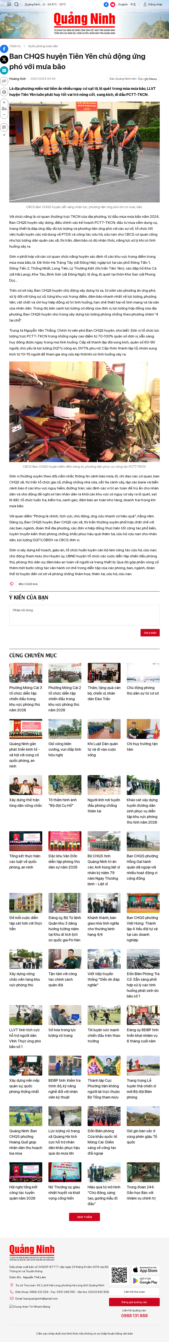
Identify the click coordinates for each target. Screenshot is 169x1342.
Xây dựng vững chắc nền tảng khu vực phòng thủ (24, 979)
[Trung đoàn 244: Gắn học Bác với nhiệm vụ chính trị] (143, 1172)
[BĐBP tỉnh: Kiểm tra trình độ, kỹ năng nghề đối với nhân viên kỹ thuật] (64, 1066)
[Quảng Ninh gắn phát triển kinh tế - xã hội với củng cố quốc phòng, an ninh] (25, 729)
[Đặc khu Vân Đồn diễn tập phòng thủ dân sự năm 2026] (64, 841)
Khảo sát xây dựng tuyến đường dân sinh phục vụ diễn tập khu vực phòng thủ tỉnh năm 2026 (142, 811)
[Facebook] (106, 4)
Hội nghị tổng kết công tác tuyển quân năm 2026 (23, 1192)
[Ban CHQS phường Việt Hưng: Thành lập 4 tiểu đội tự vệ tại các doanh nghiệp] (143, 903)
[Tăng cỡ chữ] (4, 102)
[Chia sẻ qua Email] (4, 70)
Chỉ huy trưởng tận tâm (142, 747)
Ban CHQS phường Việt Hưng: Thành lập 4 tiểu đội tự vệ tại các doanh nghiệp (142, 929)
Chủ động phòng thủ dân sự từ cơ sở (143, 690)
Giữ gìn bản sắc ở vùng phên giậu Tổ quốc (142, 1136)
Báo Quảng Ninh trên (123, 78)
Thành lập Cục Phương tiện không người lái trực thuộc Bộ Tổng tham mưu (104, 1088)
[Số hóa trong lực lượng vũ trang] (64, 1015)
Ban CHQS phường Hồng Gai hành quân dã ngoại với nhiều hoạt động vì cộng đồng (142, 867)
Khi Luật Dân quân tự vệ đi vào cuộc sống (103, 749)
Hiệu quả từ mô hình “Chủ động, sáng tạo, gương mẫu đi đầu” (104, 1195)
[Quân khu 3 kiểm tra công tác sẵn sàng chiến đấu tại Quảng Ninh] (64, 1223)
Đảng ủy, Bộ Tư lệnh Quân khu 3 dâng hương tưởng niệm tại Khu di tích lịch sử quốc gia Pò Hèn (64, 929)
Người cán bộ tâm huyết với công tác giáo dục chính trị (63, 1327)
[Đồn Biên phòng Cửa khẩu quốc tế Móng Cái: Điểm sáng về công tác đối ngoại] (104, 1116)
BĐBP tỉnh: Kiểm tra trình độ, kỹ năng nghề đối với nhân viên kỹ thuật (64, 1088)
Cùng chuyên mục (33, 654)
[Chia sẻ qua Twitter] (4, 59)
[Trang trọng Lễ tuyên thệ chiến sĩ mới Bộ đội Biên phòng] (143, 1066)
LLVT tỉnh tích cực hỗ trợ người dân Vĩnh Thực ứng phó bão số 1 (25, 1038)
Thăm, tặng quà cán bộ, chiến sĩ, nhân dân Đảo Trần (104, 693)
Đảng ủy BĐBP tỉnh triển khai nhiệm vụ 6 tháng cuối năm (142, 1035)
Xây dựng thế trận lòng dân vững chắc (25, 803)
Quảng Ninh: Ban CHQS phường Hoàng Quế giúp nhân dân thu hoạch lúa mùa (25, 1142)
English (123, 4)
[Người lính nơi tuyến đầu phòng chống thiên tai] (104, 785)
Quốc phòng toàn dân (43, 46)
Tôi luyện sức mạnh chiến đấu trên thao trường (104, 1035)
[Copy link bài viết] (4, 81)
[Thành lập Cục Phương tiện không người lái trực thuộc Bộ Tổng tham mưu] (104, 1066)
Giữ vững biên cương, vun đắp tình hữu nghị (64, 749)
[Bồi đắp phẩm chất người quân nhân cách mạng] (25, 1223)
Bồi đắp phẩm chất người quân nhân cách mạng (24, 1243)
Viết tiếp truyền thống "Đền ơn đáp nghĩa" (104, 979)
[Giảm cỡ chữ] (4, 115)
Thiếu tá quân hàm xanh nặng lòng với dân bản (103, 1243)
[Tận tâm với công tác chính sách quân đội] (64, 959)
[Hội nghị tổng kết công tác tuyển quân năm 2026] (25, 1172)
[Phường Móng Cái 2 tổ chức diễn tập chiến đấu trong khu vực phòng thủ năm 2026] (64, 673)
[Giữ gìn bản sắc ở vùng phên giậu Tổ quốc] (143, 1116)
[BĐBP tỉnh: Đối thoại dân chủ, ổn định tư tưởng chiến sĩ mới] (143, 1307)
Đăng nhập (155, 4)
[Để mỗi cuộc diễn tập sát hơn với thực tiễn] (25, 903)
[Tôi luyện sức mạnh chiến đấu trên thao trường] (104, 1015)
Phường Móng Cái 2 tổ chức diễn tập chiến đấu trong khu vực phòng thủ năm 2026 (64, 698)
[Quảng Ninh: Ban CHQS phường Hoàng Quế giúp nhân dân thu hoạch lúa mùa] (25, 1116)
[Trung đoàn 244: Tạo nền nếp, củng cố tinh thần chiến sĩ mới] (25, 1307)
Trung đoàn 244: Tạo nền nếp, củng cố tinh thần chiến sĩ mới (25, 1330)
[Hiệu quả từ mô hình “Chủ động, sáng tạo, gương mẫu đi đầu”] (104, 1172)
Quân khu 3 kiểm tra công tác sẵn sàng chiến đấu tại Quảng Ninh (64, 1245)
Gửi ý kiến (150, 632)
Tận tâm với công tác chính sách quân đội (62, 979)
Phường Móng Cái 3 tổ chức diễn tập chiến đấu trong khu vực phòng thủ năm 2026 (25, 698)
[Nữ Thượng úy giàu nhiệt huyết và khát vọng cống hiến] (64, 1172)
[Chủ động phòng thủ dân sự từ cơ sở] (143, 673)
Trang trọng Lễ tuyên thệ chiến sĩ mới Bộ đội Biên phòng (141, 1088)
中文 (133, 4)
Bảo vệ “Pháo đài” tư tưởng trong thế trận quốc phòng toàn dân (103, 1330)
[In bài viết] (4, 92)
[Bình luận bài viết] (4, 127)
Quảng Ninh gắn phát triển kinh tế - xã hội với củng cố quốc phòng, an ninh (24, 755)
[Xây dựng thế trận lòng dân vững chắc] (25, 785)
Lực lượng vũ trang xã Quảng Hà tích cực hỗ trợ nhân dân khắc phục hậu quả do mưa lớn (64, 1142)
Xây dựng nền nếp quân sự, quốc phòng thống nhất (24, 1086)
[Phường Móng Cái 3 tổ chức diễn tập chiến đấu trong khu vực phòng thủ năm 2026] (25, 673)
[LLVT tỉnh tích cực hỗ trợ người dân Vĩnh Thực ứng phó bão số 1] (25, 1015)
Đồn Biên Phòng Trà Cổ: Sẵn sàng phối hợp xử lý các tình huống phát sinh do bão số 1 (143, 985)
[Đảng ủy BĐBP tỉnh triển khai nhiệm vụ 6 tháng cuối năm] (143, 1015)
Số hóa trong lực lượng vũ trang (62, 1033)
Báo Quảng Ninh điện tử (84, 22)
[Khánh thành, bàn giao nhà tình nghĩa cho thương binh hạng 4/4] (104, 903)
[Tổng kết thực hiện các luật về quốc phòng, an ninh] (25, 841)
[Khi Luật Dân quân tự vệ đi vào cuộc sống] (104, 729)
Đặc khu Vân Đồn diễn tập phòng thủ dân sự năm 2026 (64, 861)
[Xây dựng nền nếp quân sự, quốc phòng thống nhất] (25, 1066)
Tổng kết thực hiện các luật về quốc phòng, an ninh (24, 861)
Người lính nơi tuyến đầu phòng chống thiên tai (104, 805)
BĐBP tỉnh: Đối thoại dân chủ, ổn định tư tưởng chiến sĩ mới (143, 1330)
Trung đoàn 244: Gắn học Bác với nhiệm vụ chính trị (141, 1192)
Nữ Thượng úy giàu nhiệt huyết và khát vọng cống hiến (64, 1192)
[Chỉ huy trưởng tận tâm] (143, 729)
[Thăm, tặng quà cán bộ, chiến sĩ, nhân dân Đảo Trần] (104, 673)
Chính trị (15, 46)
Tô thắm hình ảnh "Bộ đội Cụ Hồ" (62, 803)
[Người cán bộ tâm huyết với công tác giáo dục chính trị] (64, 1307)
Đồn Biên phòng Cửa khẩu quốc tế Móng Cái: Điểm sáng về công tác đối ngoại (102, 1142)
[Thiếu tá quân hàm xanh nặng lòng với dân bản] (104, 1223)
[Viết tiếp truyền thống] (104, 959)
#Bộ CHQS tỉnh (28, 584)
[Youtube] (112, 4)
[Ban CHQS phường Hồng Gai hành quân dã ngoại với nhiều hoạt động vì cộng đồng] (143, 841)
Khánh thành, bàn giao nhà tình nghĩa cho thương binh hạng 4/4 (103, 926)
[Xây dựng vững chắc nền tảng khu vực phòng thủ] (25, 959)
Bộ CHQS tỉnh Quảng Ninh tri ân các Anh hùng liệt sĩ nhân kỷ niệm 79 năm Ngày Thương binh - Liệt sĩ (104, 870)
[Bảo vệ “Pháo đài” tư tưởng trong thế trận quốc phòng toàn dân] (104, 1307)
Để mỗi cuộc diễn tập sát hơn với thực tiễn (25, 923)
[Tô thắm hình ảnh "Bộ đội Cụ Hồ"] (64, 785)
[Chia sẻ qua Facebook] (4, 49)
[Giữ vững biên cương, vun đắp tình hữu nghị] (64, 729)
